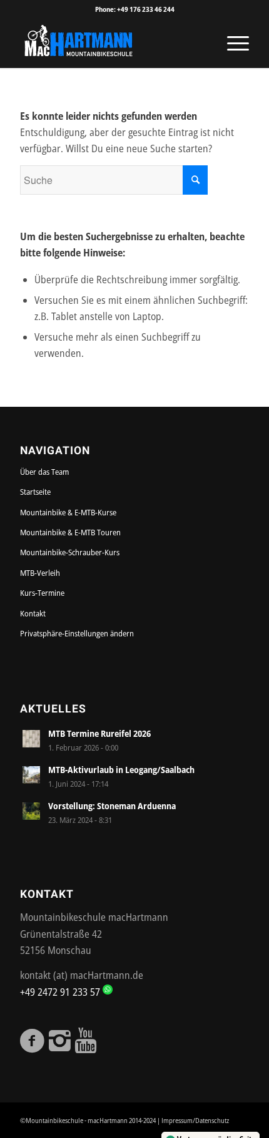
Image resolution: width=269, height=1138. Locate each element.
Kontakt (33, 613)
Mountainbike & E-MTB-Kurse (68, 512)
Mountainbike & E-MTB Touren (70, 532)
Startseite (35, 491)
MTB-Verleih (40, 572)
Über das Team (44, 471)
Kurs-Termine (42, 592)
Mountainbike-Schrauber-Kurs (69, 552)
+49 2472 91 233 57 (61, 992)
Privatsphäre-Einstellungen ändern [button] (77, 633)
